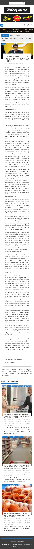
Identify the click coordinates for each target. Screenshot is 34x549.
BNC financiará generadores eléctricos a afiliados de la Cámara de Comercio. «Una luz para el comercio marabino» (17, 416)
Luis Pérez (20, 63)
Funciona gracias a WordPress (10, 544)
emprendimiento (8, 422)
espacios (18, 422)
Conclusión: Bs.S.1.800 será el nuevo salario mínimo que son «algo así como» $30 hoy (9, 372)
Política (25, 386)
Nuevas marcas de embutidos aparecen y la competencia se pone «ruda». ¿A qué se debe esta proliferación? (17, 515)
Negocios (21, 386)
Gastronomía (15, 386)
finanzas (27, 422)
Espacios (9, 386)
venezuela (7, 425)
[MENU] (1, 25)
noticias (27, 423)
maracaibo (15, 423)
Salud (29, 386)
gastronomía (8, 423)
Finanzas (4, 44)
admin (19, 420)
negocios (21, 423)
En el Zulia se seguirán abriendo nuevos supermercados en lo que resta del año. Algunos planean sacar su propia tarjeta (17, 466)
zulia (11, 425)
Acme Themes (17, 546)
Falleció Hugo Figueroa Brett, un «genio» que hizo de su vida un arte (25, 371)
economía (27, 420)
